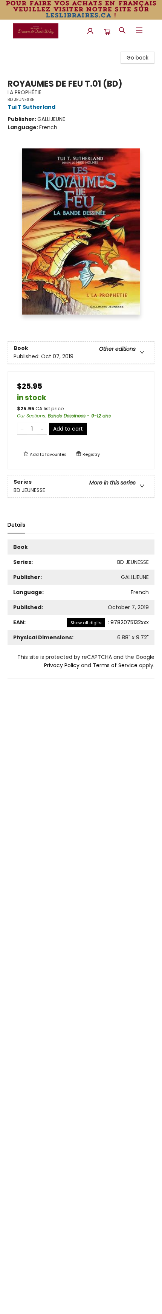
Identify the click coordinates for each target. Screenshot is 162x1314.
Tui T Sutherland (31, 107)
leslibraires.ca (78, 15)
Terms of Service (115, 665)
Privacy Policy (61, 665)
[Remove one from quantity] (22, 429)
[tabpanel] (81, 609)
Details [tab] (16, 525)
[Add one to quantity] (42, 429)
